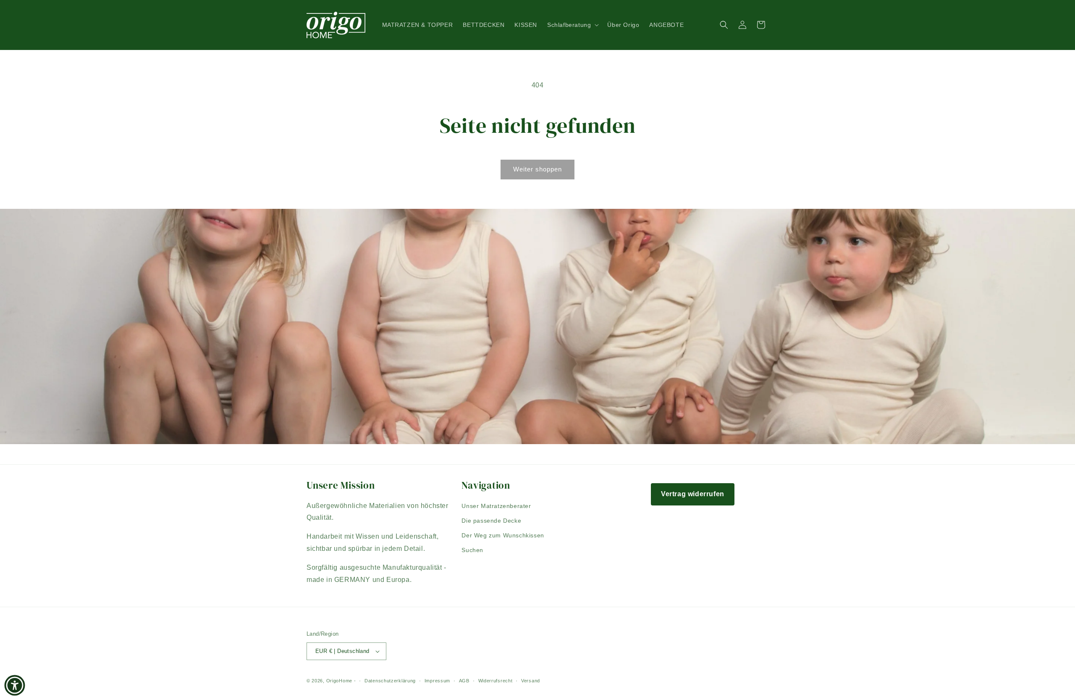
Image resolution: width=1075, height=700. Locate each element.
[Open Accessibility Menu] (14, 685)
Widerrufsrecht (495, 680)
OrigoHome (339, 680)
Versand (530, 680)
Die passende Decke (491, 520)
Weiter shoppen (537, 169)
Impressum (437, 680)
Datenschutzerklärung (390, 680)
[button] (572, 25)
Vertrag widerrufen (692, 493)
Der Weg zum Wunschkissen (502, 535)
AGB (464, 680)
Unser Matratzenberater (496, 506)
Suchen (472, 550)
